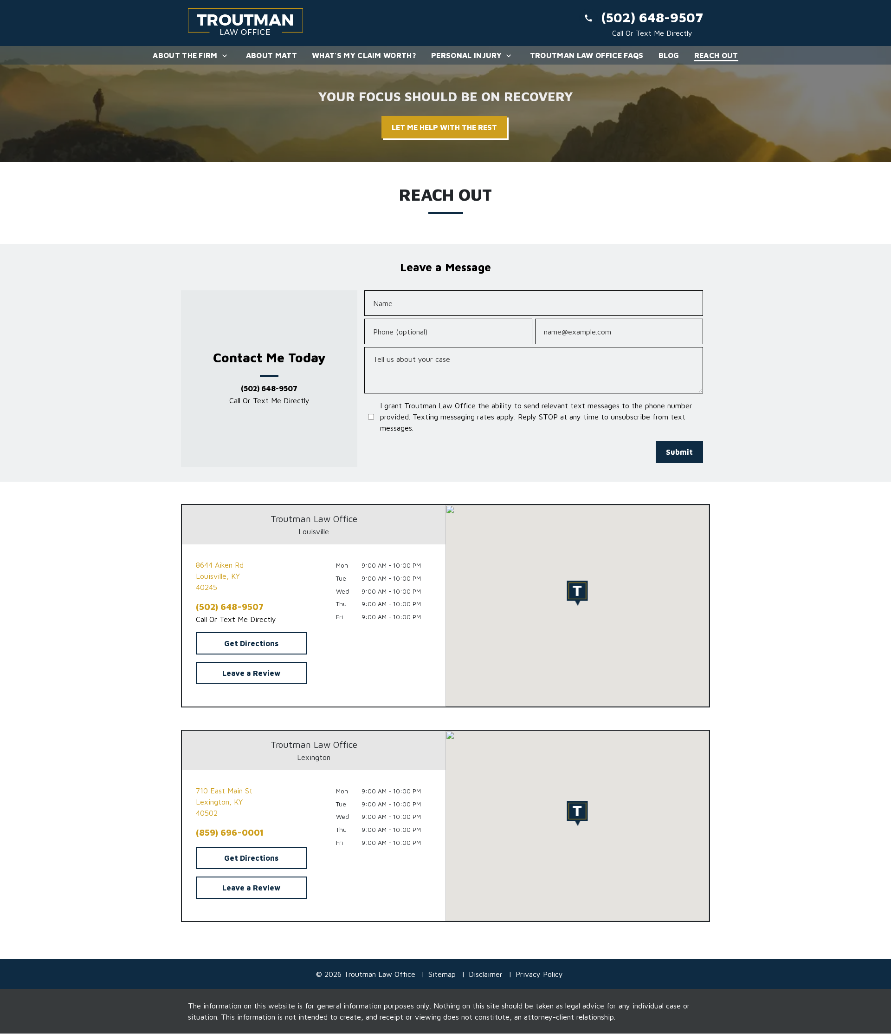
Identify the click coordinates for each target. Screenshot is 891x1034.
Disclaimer (486, 974)
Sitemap (442, 974)
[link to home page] (245, 23)
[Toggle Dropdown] (227, 55)
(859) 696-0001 (230, 832)
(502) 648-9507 (269, 389)
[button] (577, 593)
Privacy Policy (539, 974)
